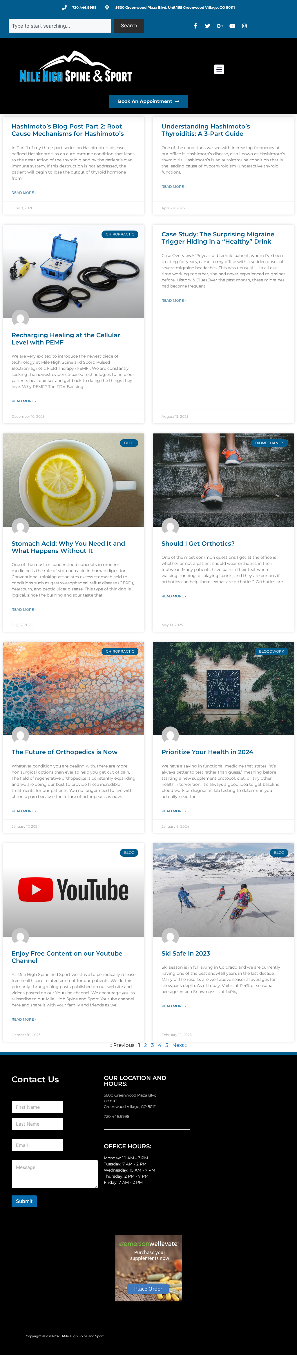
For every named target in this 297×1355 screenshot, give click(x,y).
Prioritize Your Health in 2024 (207, 752)
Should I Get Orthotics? (198, 543)
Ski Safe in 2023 (186, 953)
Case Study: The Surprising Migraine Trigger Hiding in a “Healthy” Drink (218, 238)
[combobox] (60, 26)
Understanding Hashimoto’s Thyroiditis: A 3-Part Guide (206, 130)
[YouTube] (233, 25)
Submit (24, 1201)
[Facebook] (196, 25)
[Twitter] (208, 25)
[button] (219, 69)
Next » (179, 1045)
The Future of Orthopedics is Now (64, 752)
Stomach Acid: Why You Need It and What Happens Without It (68, 547)
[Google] (221, 25)
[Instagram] (245, 25)
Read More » (24, 192)
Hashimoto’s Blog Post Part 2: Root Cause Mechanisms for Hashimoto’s (68, 130)
